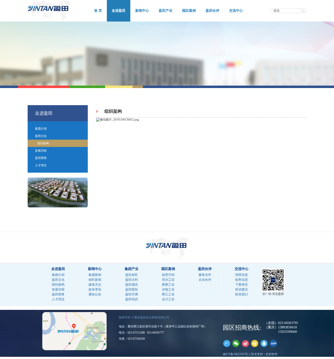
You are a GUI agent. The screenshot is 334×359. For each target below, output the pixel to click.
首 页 (98, 10)
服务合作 (205, 275)
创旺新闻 (95, 279)
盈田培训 (131, 299)
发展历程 (41, 150)
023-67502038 (136, 338)
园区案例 (189, 10)
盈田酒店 (131, 284)
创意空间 (168, 275)
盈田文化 (41, 136)
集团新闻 (95, 275)
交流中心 (236, 10)
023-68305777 (155, 332)
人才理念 (41, 165)
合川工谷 (168, 299)
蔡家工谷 (168, 284)
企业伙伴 (205, 279)
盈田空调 (131, 294)
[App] (273, 343)
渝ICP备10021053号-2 (236, 354)
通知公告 (95, 294)
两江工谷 (168, 294)
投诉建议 (241, 289)
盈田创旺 (131, 275)
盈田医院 (131, 289)
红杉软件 (272, 354)
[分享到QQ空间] (254, 343)
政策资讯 (95, 289)
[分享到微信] (236, 343)
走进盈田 (118, 10)
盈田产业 (165, 10)
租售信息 (241, 279)
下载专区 (241, 284)
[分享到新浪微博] (245, 343)
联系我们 (241, 294)
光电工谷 (168, 289)
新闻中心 (142, 10)
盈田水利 (131, 279)
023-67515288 (136, 332)
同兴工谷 (168, 279)
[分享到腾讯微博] (227, 343)
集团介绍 (41, 128)
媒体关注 (95, 284)
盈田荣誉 (41, 158)
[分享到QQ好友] (264, 343)
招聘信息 (241, 275)
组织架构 (43, 143)
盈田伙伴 (212, 10)
